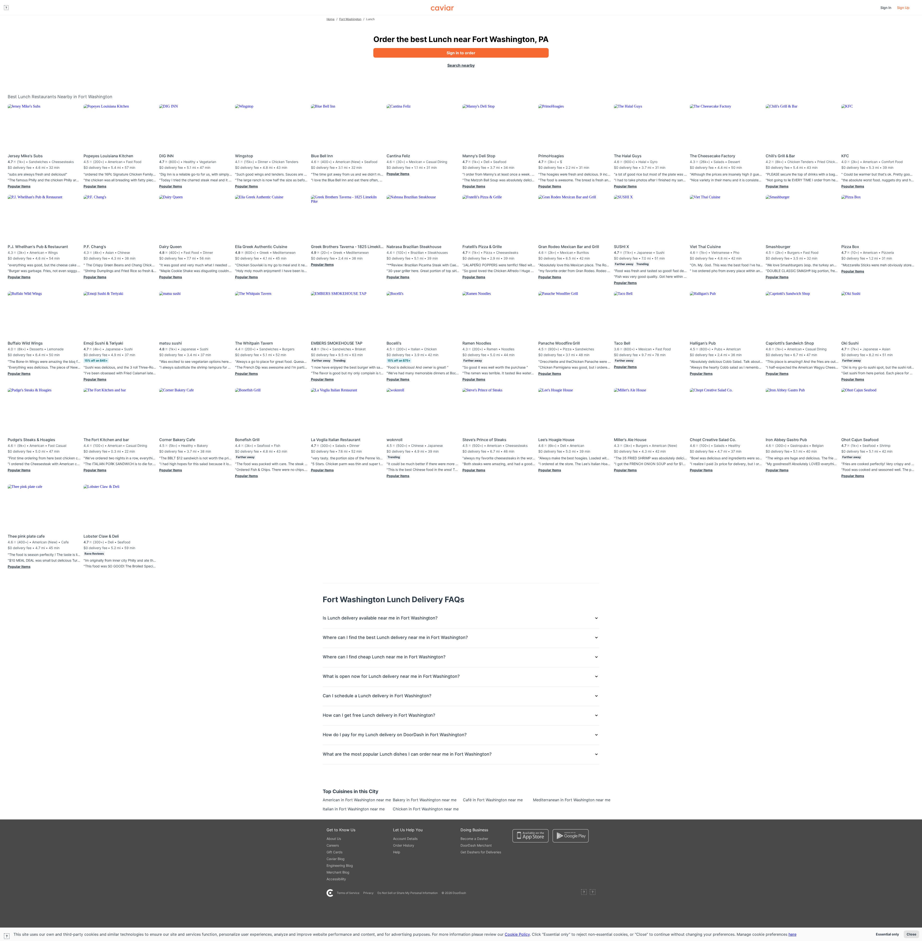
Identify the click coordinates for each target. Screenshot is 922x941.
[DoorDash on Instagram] (592, 893)
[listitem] (334, 799)
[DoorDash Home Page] (442, 8)
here (792, 934)
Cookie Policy (517, 934)
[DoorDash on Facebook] (584, 893)
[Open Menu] (6, 7)
